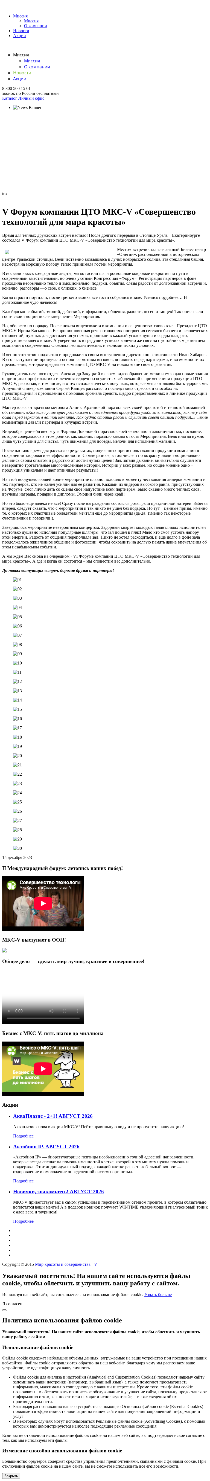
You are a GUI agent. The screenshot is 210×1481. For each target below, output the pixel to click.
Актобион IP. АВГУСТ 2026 (46, 1146)
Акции (19, 35)
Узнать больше (158, 1294)
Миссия (20, 16)
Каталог (9, 98)
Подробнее (23, 1136)
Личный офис (31, 98)
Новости (21, 30)
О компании (35, 25)
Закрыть (11, 1476)
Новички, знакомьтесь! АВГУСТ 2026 (58, 1191)
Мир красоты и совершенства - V (66, 1264)
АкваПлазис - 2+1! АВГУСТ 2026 (53, 1116)
